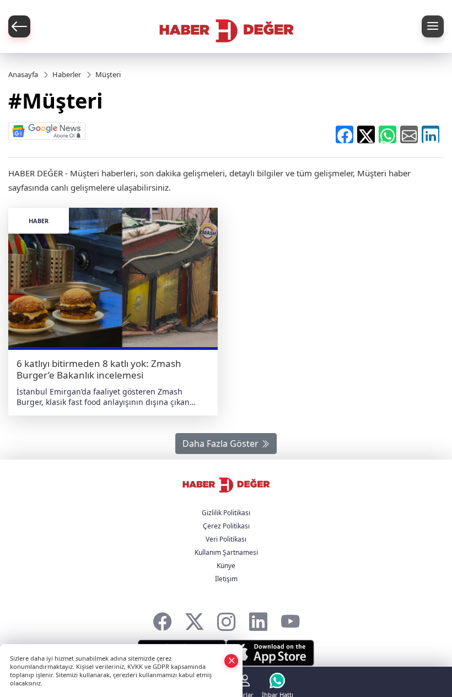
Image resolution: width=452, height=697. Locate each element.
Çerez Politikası (226, 526)
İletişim (226, 578)
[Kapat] (231, 660)
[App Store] (270, 653)
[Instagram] (226, 619)
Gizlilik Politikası (226, 512)
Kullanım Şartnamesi (226, 552)
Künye (226, 565)
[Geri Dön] (19, 26)
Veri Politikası (226, 539)
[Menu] (433, 26)
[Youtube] (290, 619)
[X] (194, 619)
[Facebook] (162, 619)
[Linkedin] (258, 619)
